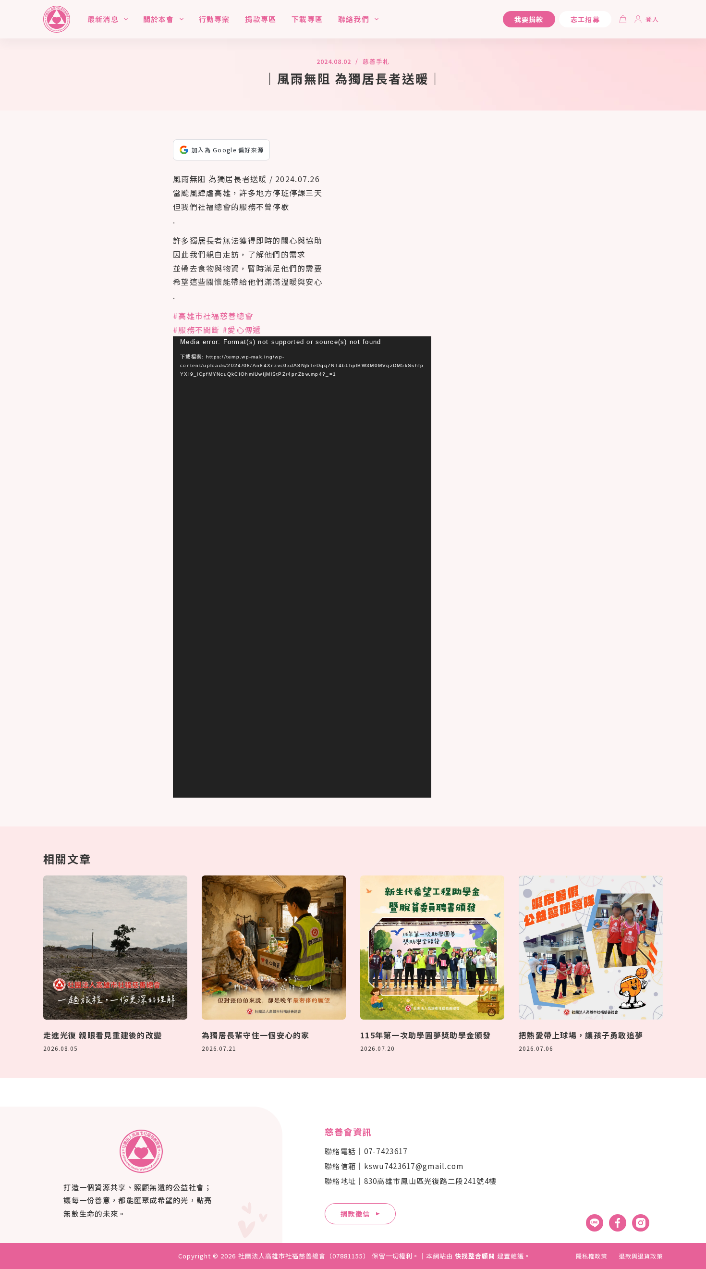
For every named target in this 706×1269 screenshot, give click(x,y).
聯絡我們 (353, 19)
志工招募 (585, 19)
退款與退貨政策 (641, 1256)
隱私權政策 (591, 1256)
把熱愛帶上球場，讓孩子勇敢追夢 (581, 1035)
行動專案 (214, 19)
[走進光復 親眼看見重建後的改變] (115, 947)
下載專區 (307, 19)
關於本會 (158, 19)
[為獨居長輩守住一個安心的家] (274, 947)
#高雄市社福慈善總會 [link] (213, 315)
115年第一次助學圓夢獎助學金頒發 (425, 1035)
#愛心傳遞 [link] (241, 329)
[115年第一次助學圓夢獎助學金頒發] (432, 947)
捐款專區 (260, 19)
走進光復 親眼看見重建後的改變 (102, 1035)
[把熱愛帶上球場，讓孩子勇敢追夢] (591, 947)
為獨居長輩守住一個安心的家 (256, 1035)
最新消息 (103, 19)
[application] (302, 567)
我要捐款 (529, 19)
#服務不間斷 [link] (196, 329)
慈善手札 (376, 61)
